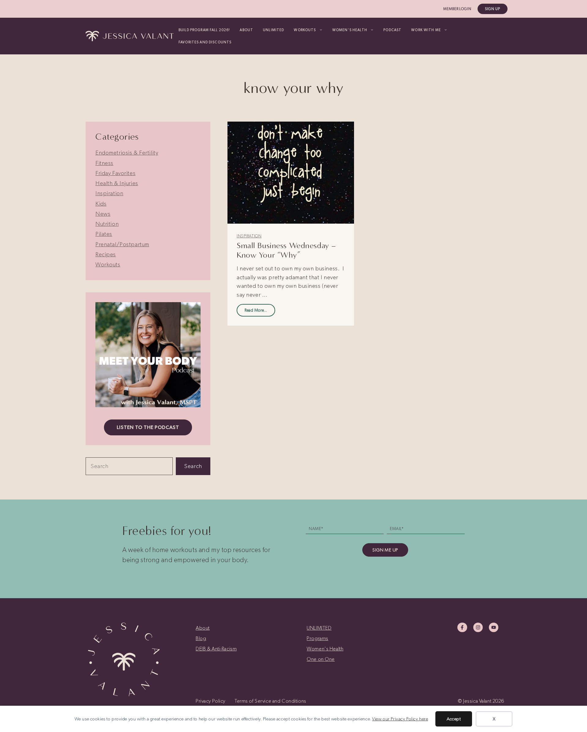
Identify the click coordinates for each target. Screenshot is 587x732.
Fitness (104, 163)
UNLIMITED (273, 30)
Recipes (105, 254)
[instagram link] (478, 627)
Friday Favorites (115, 173)
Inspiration (249, 236)
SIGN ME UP (385, 550)
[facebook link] (462, 627)
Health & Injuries (116, 183)
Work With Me (426, 30)
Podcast (392, 30)
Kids (100, 203)
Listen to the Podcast (148, 427)
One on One (321, 659)
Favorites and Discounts (205, 42)
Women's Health (325, 649)
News (102, 213)
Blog (201, 638)
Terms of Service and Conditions (270, 701)
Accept (454, 719)
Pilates (103, 233)
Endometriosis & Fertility (126, 152)
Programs (317, 638)
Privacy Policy (210, 701)
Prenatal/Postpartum (122, 244)
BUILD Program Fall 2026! (204, 30)
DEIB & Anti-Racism (216, 649)
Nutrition (107, 223)
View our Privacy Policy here (400, 719)
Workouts (107, 264)
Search (193, 466)
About (246, 30)
